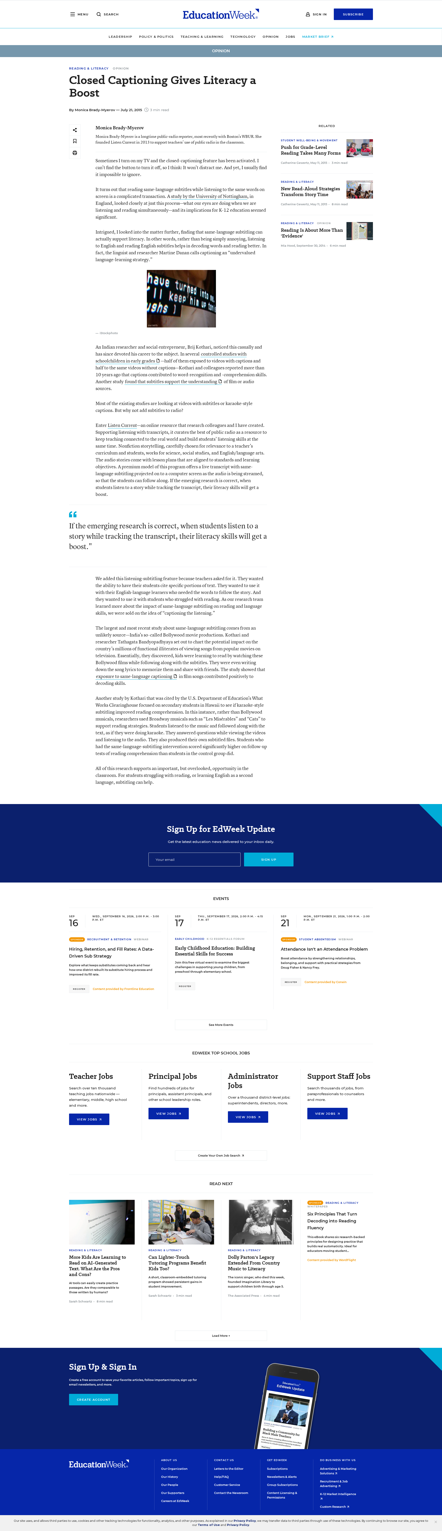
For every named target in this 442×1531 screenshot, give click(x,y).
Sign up (268, 859)
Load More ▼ (221, 1335)
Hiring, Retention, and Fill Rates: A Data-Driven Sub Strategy (111, 953)
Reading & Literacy (89, 68)
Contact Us (224, 1460)
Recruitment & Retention (109, 939)
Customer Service (227, 1485)
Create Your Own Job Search (219, 1155)
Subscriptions (277, 1468)
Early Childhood (190, 939)
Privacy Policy (245, 1520)
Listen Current (122, 425)
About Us (169, 1460)
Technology (243, 36)
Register (79, 989)
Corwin (341, 982)
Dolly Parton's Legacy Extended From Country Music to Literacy (254, 1263)
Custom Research (333, 1506)
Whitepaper (317, 1206)
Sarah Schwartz (80, 1301)
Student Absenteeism (317, 939)
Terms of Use (209, 1525)
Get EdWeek (277, 1460)
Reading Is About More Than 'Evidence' (312, 233)
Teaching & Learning (202, 36)
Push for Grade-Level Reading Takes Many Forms (311, 150)
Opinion (271, 36)
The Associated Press (243, 1295)
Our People (169, 1485)
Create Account (93, 1399)
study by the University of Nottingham (209, 196)
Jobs (290, 36)
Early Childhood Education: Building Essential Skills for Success (215, 951)
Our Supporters (172, 1493)
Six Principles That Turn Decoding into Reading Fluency (332, 1221)
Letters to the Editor (228, 1468)
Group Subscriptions (282, 1485)
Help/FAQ (221, 1477)
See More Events (221, 1025)
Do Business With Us (338, 1460)
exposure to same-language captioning (134, 676)
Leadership (120, 36)
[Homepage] (221, 14)
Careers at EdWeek (175, 1501)
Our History (169, 1477)
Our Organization (174, 1468)
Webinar (141, 939)
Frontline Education (139, 989)
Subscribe (353, 14)
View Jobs (88, 1119)
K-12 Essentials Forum (226, 939)
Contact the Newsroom (231, 1493)
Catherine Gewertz (295, 163)
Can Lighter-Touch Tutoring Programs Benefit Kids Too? (177, 1263)
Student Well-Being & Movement (309, 140)
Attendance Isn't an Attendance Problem (324, 949)
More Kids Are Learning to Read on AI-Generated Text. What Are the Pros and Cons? (97, 1265)
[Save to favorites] (74, 141)
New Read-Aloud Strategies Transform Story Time (310, 191)
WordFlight (347, 1260)
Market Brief (316, 36)
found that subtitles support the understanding (171, 381)
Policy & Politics (156, 36)
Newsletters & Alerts (282, 1477)
